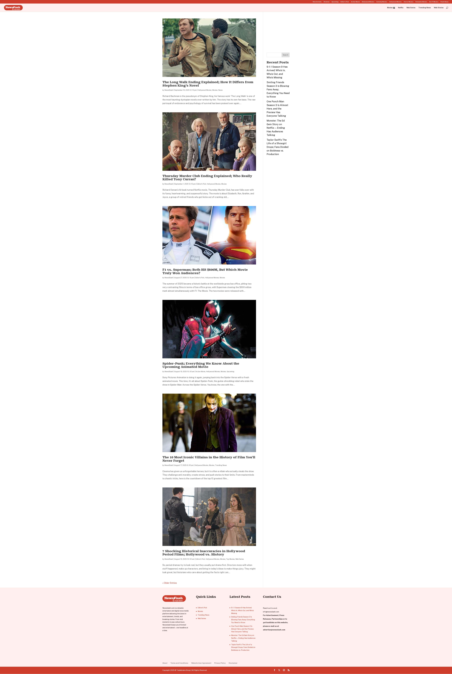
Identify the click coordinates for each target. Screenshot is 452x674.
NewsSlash (169, 90)
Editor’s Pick (345, 2)
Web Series (410, 8)
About (164, 663)
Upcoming (335, 2)
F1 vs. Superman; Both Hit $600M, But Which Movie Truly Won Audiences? (205, 271)
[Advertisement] (284, 33)
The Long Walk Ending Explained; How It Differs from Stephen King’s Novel (207, 83)
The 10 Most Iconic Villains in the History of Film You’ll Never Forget (208, 458)
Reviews (326, 2)
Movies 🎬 (391, 8)
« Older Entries (169, 583)
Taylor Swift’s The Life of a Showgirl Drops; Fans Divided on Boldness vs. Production (277, 147)
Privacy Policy (220, 663)
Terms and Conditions (179, 663)
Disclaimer (233, 663)
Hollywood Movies (395, 2)
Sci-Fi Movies (433, 2)
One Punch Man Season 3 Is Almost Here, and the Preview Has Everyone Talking (277, 108)
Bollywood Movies (368, 2)
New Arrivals (317, 2)
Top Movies (230, 559)
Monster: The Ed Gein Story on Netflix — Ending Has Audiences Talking (276, 127)
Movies (215, 90)
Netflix (400, 8)
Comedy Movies (381, 2)
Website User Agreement (201, 663)
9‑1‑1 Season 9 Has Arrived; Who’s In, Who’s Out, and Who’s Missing (242, 610)
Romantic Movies (421, 2)
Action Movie (355, 2)
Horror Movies (408, 2)
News (220, 90)
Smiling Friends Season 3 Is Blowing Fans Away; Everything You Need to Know (278, 89)
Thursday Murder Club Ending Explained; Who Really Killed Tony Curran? (207, 177)
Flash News (444, 2)
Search (285, 55)
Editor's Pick (201, 184)
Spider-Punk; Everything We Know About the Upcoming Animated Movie (200, 365)
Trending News (424, 8)
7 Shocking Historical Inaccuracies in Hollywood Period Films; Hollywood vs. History (203, 552)
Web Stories (439, 8)
